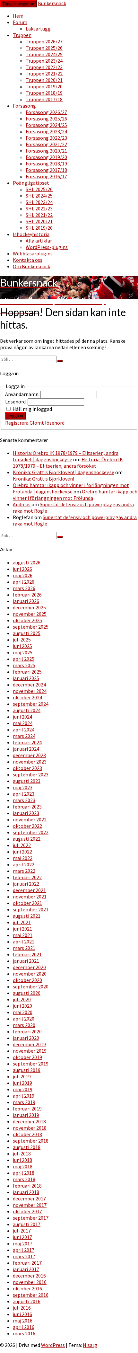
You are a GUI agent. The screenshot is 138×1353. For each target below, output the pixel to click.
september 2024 (30, 704)
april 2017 (23, 1250)
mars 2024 (24, 736)
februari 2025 (27, 671)
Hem (18, 16)
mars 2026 (24, 588)
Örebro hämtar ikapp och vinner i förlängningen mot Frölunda (75, 494)
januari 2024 (26, 749)
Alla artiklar (39, 240)
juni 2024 (22, 716)
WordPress (53, 1345)
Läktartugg (38, 28)
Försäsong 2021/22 (46, 144)
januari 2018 (26, 1192)
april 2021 (23, 941)
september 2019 (30, 1063)
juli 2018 (22, 1153)
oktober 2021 (27, 903)
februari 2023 (27, 806)
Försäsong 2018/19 (46, 163)
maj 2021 (22, 935)
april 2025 (23, 659)
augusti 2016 (26, 1301)
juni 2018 (22, 1160)
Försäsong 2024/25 (46, 125)
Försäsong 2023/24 (46, 131)
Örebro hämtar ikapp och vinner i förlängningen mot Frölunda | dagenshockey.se (71, 488)
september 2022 (30, 832)
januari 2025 (26, 678)
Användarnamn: (22, 394)
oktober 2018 (27, 1134)
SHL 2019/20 (39, 228)
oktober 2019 (27, 1057)
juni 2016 (22, 1314)
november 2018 (30, 1128)
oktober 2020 (27, 980)
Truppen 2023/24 (44, 60)
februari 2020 (27, 1031)
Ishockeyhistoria (31, 234)
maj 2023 (22, 787)
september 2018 (30, 1140)
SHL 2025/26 (39, 189)
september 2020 (30, 986)
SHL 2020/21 (39, 221)
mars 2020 (24, 1025)
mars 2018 (24, 1179)
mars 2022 (24, 871)
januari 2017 (26, 1269)
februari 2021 (27, 954)
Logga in (15, 416)
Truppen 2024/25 (44, 54)
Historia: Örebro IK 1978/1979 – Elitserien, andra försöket (68, 462)
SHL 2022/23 (39, 208)
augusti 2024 (26, 710)
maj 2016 (22, 1320)
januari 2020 (26, 1038)
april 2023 (23, 794)
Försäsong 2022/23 (46, 138)
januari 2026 (26, 601)
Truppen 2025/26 (44, 48)
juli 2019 (22, 1076)
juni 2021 (22, 928)
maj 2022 (22, 858)
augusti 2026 (26, 562)
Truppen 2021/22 (44, 73)
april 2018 (23, 1173)
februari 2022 (27, 877)
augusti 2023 (26, 781)
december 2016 (29, 1275)
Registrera (17, 423)
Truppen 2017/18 (44, 99)
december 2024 (29, 684)
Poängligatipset (31, 183)
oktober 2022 (27, 826)
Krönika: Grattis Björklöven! (43, 478)
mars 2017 (24, 1256)
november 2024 (30, 691)
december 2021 (29, 890)
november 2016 (30, 1282)
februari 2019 (27, 1108)
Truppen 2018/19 (44, 93)
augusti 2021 (26, 916)
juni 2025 (22, 646)
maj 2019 (22, 1089)
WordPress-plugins (47, 247)
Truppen (22, 35)
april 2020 (23, 1018)
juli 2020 (22, 999)
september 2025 (30, 626)
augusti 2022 (26, 839)
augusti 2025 (26, 633)
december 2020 (29, 967)
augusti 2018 (26, 1147)
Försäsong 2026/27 (46, 112)
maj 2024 (22, 723)
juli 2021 (22, 922)
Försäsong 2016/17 (46, 176)
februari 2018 (27, 1185)
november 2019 (30, 1051)
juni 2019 (22, 1083)
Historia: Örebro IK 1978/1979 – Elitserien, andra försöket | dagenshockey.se (65, 456)
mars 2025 (24, 665)
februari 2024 (27, 742)
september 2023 (30, 774)
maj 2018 (22, 1166)
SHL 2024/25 (39, 195)
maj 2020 (22, 1012)
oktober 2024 (27, 697)
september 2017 (30, 1218)
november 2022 (30, 819)
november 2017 (30, 1205)
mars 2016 (24, 1333)
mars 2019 (24, 1102)
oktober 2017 (27, 1211)
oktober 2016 (27, 1288)
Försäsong (24, 105)
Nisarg (90, 1345)
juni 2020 (22, 1006)
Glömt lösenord (47, 423)
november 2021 (30, 896)
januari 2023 (26, 813)
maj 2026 (22, 575)
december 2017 (29, 1198)
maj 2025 (22, 652)
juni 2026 (22, 569)
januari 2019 (26, 1115)
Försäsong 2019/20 (46, 157)
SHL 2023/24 (39, 202)
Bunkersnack (52, 3)
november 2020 (30, 973)
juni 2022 (22, 851)
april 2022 (23, 864)
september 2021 (30, 909)
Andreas (21, 504)
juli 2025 (22, 639)
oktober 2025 (27, 620)
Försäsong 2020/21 (46, 150)
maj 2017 (22, 1243)
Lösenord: (16, 401)
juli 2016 (22, 1307)
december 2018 (29, 1121)
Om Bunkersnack (31, 266)
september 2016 (30, 1295)
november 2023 (30, 761)
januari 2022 (26, 883)
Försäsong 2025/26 (46, 118)
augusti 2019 (26, 1070)
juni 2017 (22, 1237)
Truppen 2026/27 (44, 41)
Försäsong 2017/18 (46, 170)
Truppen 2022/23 (44, 67)
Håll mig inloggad (32, 409)
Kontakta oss (27, 260)
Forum (20, 22)
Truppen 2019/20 (44, 86)
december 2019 (29, 1044)
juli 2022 (22, 845)
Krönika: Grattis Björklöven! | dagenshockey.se (63, 472)
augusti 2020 (26, 993)
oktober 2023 (27, 768)
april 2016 (23, 1327)
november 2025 (30, 614)
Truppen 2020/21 (44, 80)
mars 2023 (24, 800)
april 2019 (23, 1095)
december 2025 (29, 607)
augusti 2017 (26, 1224)
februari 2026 (27, 594)
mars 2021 (24, 948)
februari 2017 (27, 1263)
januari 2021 (26, 961)
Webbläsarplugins (33, 253)
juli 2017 (22, 1230)
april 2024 (23, 729)
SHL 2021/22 (39, 215)
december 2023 (29, 755)
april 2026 (23, 582)
